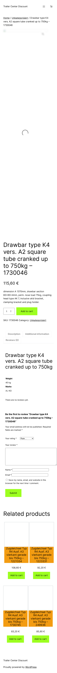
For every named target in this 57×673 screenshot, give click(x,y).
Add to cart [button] (16, 575)
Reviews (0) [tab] (12, 340)
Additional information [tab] (37, 334)
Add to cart (27, 311)
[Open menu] (44, 6)
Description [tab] (14, 334)
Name (8, 470)
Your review (11, 445)
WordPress (31, 667)
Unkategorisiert (20, 17)
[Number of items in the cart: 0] (51, 6)
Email (8, 475)
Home (6, 17)
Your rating (11, 438)
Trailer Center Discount (15, 6)
